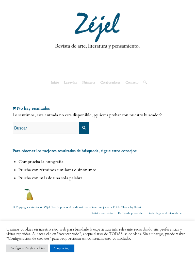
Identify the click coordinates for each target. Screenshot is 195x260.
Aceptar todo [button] (62, 248)
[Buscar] (144, 82)
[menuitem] (54, 82)
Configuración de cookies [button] (27, 248)
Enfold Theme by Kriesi (127, 207)
